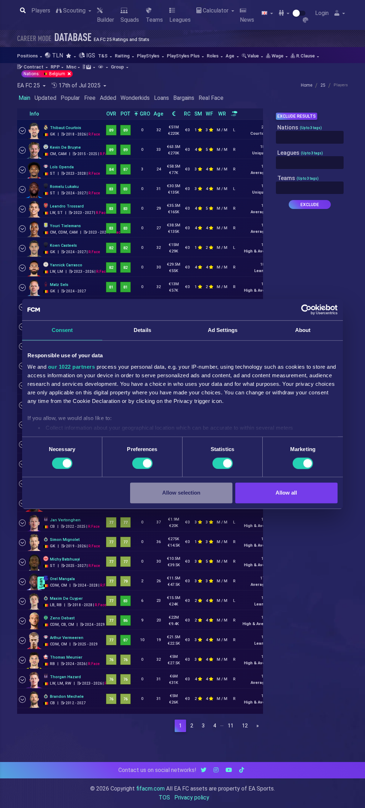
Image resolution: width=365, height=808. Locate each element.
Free (90, 97)
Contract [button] (33, 67)
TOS (164, 797)
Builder (105, 19)
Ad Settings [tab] (222, 330)
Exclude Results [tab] (296, 116)
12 (245, 726)
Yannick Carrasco (66, 265)
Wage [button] (277, 55)
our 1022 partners (71, 367)
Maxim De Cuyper (66, 598)
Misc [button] (71, 67)
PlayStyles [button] (148, 55)
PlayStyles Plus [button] (184, 55)
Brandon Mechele (67, 696)
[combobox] (310, 137)
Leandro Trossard (67, 206)
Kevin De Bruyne (65, 147)
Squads (129, 19)
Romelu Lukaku (64, 186)
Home (306, 85)
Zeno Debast (62, 618)
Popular (70, 97)
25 (322, 85)
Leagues (180, 19)
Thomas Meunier (66, 657)
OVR (111, 114)
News (247, 19)
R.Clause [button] (305, 55)
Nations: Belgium (45, 73)
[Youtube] (229, 770)
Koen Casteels (63, 245)
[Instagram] (216, 770)
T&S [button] (103, 55)
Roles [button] (213, 55)
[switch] (142, 463)
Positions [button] (28, 55)
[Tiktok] (241, 770)
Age (158, 114)
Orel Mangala (62, 579)
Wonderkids (135, 97)
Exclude (309, 204)
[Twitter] (203, 770)
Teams (154, 19)
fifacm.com (150, 788)
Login (322, 13)
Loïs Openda (62, 167)
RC (187, 114)
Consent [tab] (62, 330)
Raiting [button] (123, 55)
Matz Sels (59, 284)
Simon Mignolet (64, 539)
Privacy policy (191, 797)
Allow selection (181, 493)
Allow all (286, 493)
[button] (71, 55)
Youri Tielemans (65, 226)
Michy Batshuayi (65, 559)
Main (24, 97)
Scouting (74, 10)
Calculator (215, 10)
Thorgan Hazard (65, 677)
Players (40, 10)
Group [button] (118, 67)
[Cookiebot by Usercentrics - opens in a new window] (306, 309)
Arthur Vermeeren (66, 637)
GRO (144, 114)
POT (125, 114)
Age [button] (230, 55)
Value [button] (253, 55)
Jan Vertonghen (65, 520)
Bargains (183, 97)
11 (230, 726)
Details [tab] (142, 330)
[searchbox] (280, 137)
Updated (45, 97)
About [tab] (303, 330)
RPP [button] (55, 67)
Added (108, 97)
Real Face (211, 97)
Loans (161, 97)
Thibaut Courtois (65, 128)
